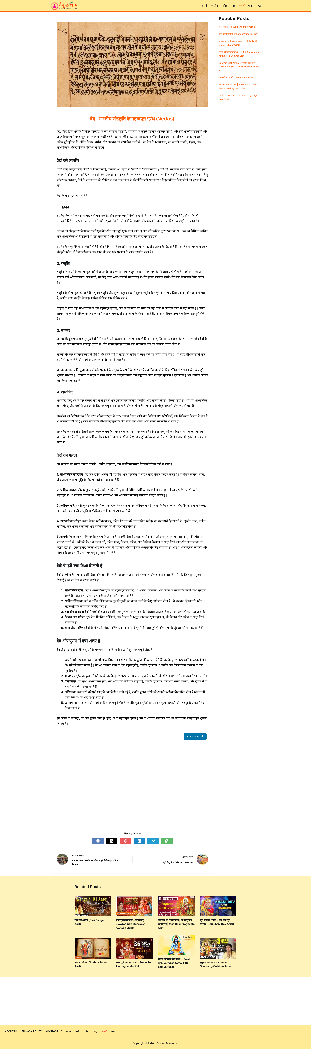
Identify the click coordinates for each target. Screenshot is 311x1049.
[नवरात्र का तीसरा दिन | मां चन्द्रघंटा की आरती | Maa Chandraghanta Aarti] (176, 906)
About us (11, 1031)
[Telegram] (153, 841)
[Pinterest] (125, 841)
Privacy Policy (32, 1031)
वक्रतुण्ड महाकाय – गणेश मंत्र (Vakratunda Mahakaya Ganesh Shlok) (130, 923)
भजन (250, 5)
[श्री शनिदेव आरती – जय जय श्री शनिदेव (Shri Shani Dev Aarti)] (218, 906)
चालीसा (215, 5)
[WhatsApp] (167, 841)
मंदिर (225, 5)
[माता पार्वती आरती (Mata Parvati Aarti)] (93, 948)
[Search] (259, 6)
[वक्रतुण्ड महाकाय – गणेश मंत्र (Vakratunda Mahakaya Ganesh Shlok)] (134, 906)
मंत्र (233, 5)
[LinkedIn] (139, 841)
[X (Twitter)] (111, 841)
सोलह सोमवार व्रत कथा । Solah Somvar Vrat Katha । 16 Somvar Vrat (174, 962)
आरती (204, 5)
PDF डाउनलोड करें (195, 736)
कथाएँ (241, 5)
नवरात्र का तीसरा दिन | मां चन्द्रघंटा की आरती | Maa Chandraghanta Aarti (176, 923)
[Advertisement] (132, 784)
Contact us (54, 1031)
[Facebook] (98, 841)
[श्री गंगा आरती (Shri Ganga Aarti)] (93, 906)
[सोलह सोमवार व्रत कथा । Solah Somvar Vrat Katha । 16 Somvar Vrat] (176, 945)
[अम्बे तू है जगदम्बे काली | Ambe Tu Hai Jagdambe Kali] (134, 948)
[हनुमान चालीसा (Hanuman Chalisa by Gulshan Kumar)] (218, 948)
